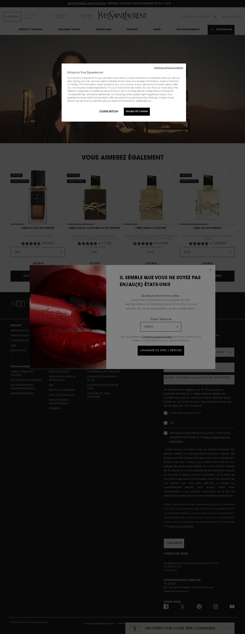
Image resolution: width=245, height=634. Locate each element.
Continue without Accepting (168, 68)
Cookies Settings (108, 111)
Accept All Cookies (137, 112)
